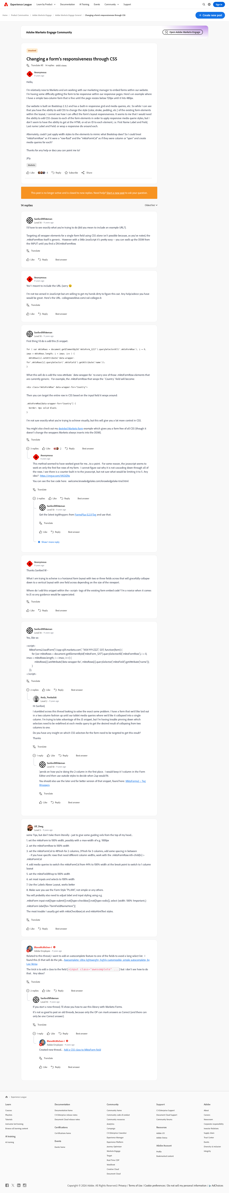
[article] (88, 239)
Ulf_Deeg (38, 826)
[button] (210, 15)
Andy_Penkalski (48, 697)
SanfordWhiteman (43, 218)
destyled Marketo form (71, 428)
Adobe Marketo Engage (42, 15)
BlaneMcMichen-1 (43, 947)
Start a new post (116, 192)
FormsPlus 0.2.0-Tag (85, 514)
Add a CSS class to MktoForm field (82, 1049)
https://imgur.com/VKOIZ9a (55, 475)
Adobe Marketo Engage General (68, 15)
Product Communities (20, 15)
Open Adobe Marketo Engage (184, 32)
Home (5, 15)
